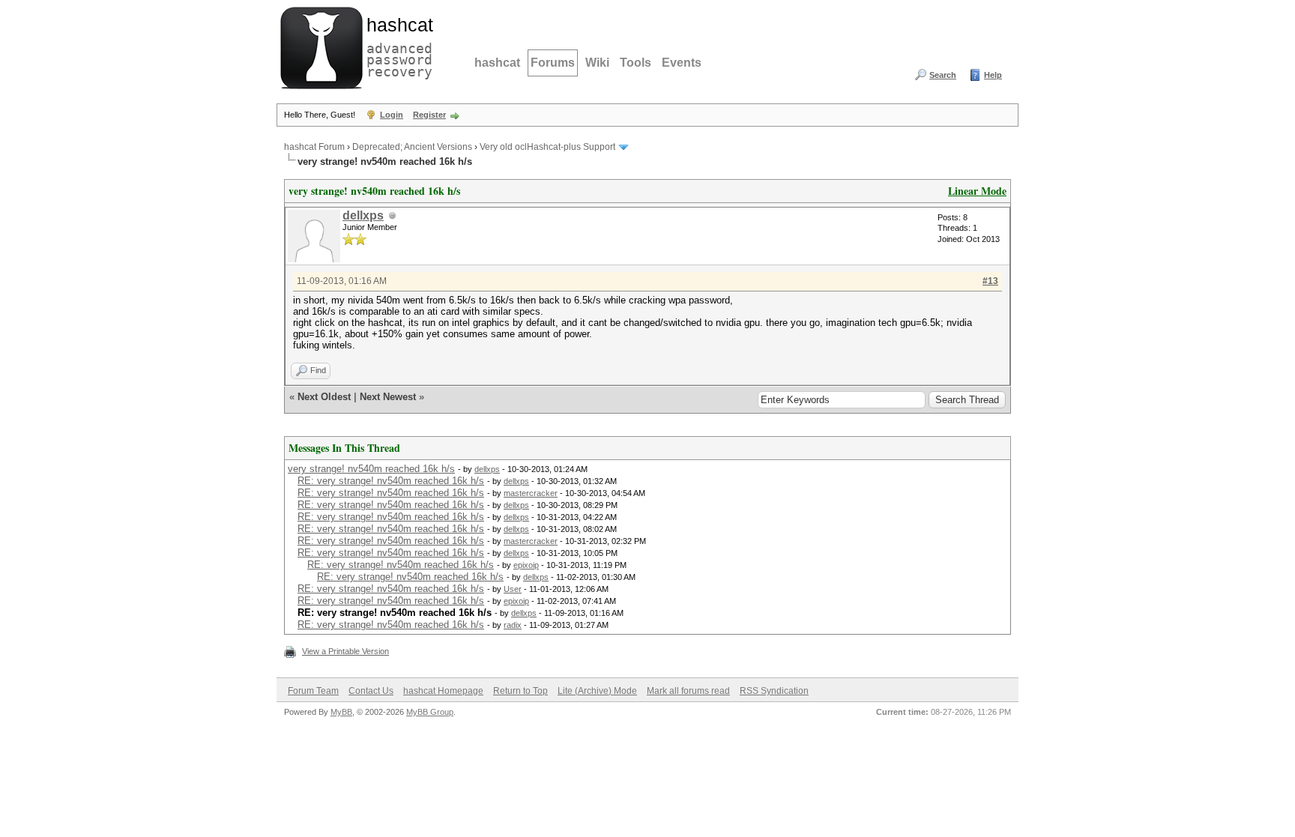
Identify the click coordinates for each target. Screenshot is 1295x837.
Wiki (597, 62)
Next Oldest (324, 396)
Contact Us (370, 691)
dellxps (363, 215)
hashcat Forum (314, 147)
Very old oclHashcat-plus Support (547, 147)
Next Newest (388, 396)
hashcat (497, 62)
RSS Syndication (774, 691)
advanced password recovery (396, 45)
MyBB (341, 711)
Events (681, 62)
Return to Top (520, 691)
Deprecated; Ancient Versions (412, 147)
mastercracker (531, 493)
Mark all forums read (688, 691)
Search (942, 74)
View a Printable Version (345, 651)
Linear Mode (977, 191)
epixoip (526, 564)
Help (993, 74)
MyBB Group (429, 711)
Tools (635, 62)
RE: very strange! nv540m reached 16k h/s (391, 480)
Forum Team (313, 691)
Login (391, 114)
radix (513, 624)
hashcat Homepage (443, 691)
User (513, 588)
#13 (990, 281)
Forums (553, 62)
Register (429, 114)
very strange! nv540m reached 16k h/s (371, 468)
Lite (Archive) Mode (597, 691)
